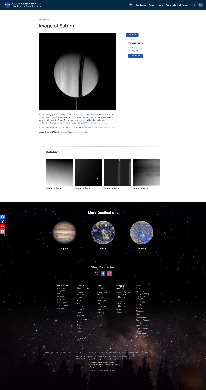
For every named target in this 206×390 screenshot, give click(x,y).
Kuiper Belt (62, 297)
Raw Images (44, 19)
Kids (138, 314)
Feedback (72, 352)
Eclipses (60, 308)
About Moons (102, 288)
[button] (193, 5)
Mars (79, 304)
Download (136, 55)
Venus (79, 298)
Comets (119, 312)
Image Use (92, 352)
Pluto (79, 322)
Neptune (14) (102, 310)
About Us (49, 352)
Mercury (142, 249)
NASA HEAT (141, 337)
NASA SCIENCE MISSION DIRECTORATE (112, 352)
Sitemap (145, 352)
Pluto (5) (100, 313)
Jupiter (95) (102, 301)
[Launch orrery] (131, 5)
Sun (58, 294)
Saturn (79, 310)
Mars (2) (100, 298)
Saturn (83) (101, 304)
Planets (80, 285)
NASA (8, 4)
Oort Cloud (61, 300)
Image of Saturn (54, 188)
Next (165, 170)
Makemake (81, 328)
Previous (40, 170)
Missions (139, 311)
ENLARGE (132, 34)
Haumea (80, 331)
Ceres (79, 325)
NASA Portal (134, 352)
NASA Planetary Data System (97, 123)
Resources (140, 302)
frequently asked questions (96, 128)
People (139, 308)
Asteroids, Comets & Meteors (120, 287)
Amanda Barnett (108, 362)
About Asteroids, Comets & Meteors (123, 294)
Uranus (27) (102, 307)
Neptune (80, 316)
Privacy (83, 352)
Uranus (80, 313)
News (138, 288)
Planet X (80, 340)
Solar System (62, 285)
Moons (99, 285)
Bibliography (61, 352)
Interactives (141, 317)
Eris (78, 334)
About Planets (83, 288)
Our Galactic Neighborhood (26, 6)
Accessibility (156, 352)
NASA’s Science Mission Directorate (117, 359)
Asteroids (120, 309)
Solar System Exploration (26, 3)
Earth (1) (100, 294)
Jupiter (64, 249)
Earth (103, 249)
